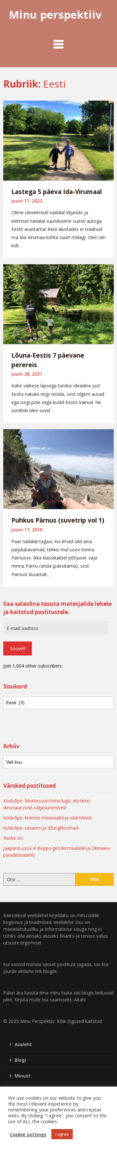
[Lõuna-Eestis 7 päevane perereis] (58, 303)
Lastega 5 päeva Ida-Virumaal (56, 191)
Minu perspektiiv (55, 14)
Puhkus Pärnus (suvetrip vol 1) (57, 520)
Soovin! (17, 648)
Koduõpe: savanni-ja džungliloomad (40, 828)
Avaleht (23, 1044)
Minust (23, 1076)
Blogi (20, 1060)
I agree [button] (62, 1134)
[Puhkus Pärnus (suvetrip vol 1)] (58, 468)
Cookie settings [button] (28, 1134)
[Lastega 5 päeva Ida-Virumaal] (58, 140)
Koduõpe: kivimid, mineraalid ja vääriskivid (47, 818)
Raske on (13, 838)
